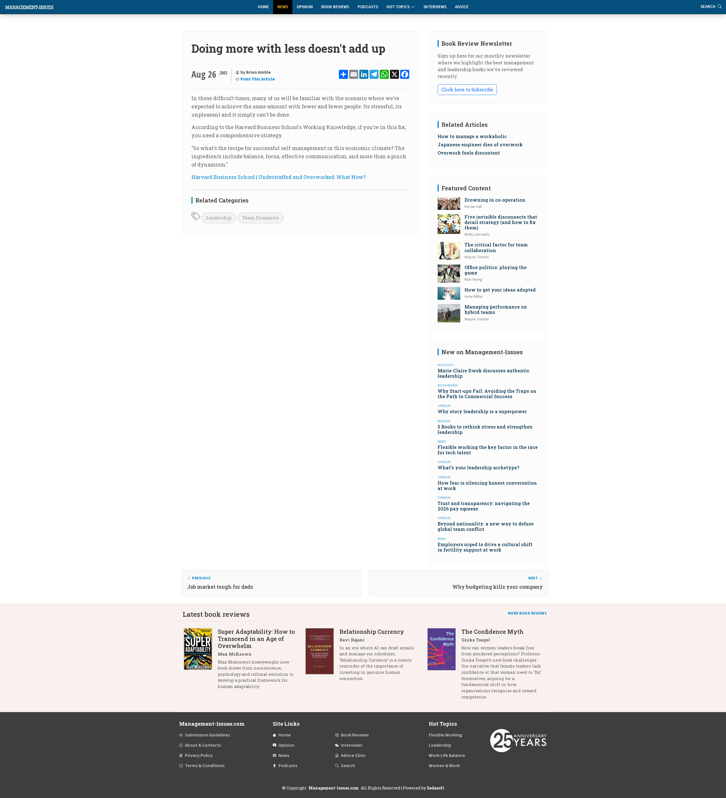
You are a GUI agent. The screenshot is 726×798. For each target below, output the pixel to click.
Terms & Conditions (205, 765)
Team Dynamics (260, 218)
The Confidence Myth (492, 631)
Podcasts (368, 7)
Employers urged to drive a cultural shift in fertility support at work (485, 547)
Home (263, 7)
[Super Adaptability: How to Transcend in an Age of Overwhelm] (201, 661)
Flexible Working (445, 735)
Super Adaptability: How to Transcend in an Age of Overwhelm (256, 638)
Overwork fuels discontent (469, 153)
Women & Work (444, 765)
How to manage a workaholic (472, 136)
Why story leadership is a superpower (482, 411)
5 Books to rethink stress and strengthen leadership (485, 429)
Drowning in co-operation (495, 200)
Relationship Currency (371, 631)
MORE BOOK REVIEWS (527, 613)
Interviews (435, 7)
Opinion (305, 7)
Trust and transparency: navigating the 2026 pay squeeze (484, 506)
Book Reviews (335, 7)
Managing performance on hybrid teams (496, 309)
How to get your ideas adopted (500, 290)
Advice (461, 7)
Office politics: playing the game (496, 270)
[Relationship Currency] (322, 657)
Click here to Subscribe (467, 89)
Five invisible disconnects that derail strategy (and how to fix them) (501, 222)
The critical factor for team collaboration (496, 247)
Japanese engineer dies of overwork (480, 144)
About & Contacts (203, 745)
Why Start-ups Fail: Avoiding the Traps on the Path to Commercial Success (487, 393)
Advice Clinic (353, 755)
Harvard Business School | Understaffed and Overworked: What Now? (278, 177)
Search (348, 765)
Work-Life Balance (447, 755)
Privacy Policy (199, 755)
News (282, 7)
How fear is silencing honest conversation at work (487, 485)
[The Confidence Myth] (444, 666)
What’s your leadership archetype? (478, 467)
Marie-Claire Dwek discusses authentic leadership (483, 373)
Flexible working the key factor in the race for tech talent (488, 449)
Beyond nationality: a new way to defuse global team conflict (486, 526)
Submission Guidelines (207, 735)
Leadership (218, 218)
